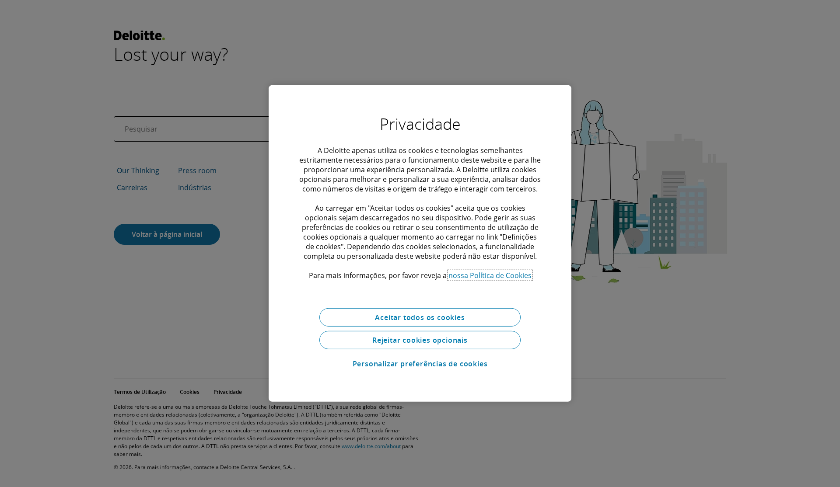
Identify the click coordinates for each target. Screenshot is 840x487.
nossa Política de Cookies (490, 275)
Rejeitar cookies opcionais (420, 340)
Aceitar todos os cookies (420, 317)
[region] (420, 243)
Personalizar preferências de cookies (420, 364)
